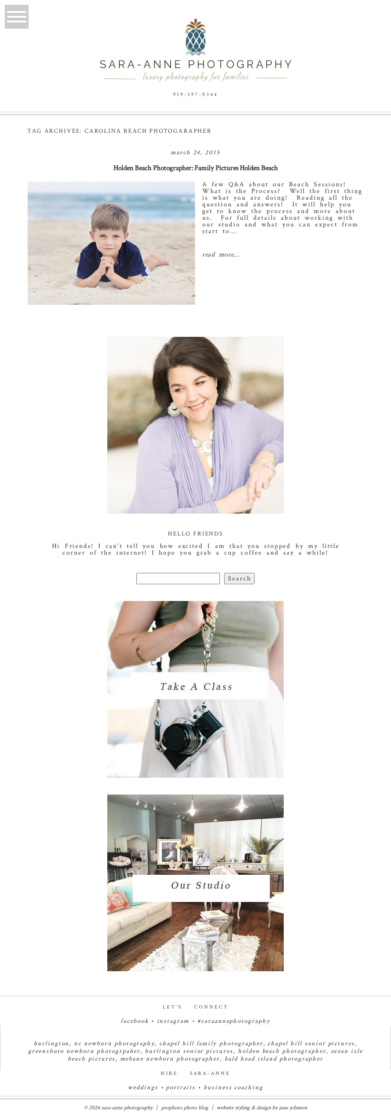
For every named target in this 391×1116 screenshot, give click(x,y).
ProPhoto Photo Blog (184, 1107)
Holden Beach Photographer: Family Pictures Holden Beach (195, 167)
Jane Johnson (293, 1107)
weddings (143, 1088)
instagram (173, 1021)
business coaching (233, 1088)
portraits (181, 1088)
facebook (135, 1021)
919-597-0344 (195, 94)
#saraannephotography (233, 1021)
